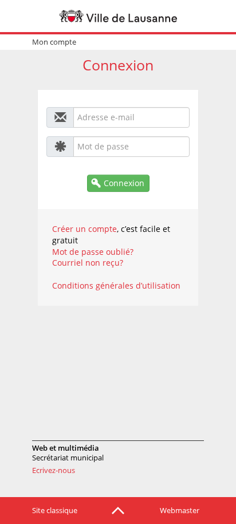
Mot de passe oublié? (92, 251)
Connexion (124, 183)
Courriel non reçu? (87, 262)
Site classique (54, 510)
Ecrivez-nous (53, 470)
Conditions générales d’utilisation (116, 285)
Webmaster (179, 510)
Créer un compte (84, 228)
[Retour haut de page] (118, 510)
